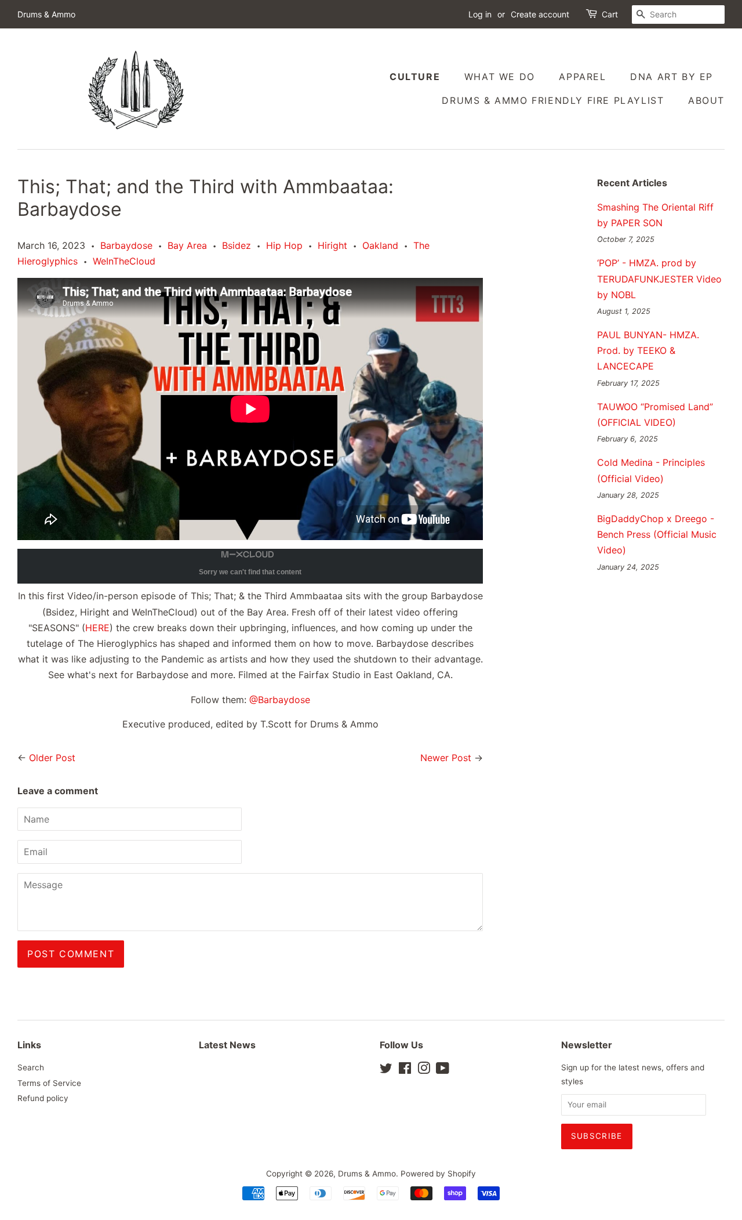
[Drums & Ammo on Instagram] (423, 1070)
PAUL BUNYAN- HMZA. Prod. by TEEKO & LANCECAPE (648, 350)
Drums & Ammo (367, 1173)
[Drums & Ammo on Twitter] (386, 1070)
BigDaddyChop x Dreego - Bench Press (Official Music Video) (656, 534)
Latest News (227, 1045)
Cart (610, 14)
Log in (480, 14)
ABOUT (706, 100)
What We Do (499, 76)
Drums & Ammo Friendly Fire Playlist (553, 100)
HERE (97, 627)
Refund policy (42, 1098)
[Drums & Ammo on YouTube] (442, 1070)
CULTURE (415, 76)
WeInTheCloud (124, 261)
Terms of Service (49, 1083)
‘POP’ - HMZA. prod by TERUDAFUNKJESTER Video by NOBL (659, 278)
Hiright (332, 245)
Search (30, 1067)
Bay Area (187, 245)
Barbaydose (126, 245)
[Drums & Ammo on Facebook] (405, 1070)
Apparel (582, 76)
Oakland (380, 245)
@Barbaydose (279, 699)
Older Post (52, 757)
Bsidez (236, 245)
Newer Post (445, 757)
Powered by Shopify (438, 1173)
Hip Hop (284, 245)
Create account (540, 14)
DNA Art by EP (671, 76)
